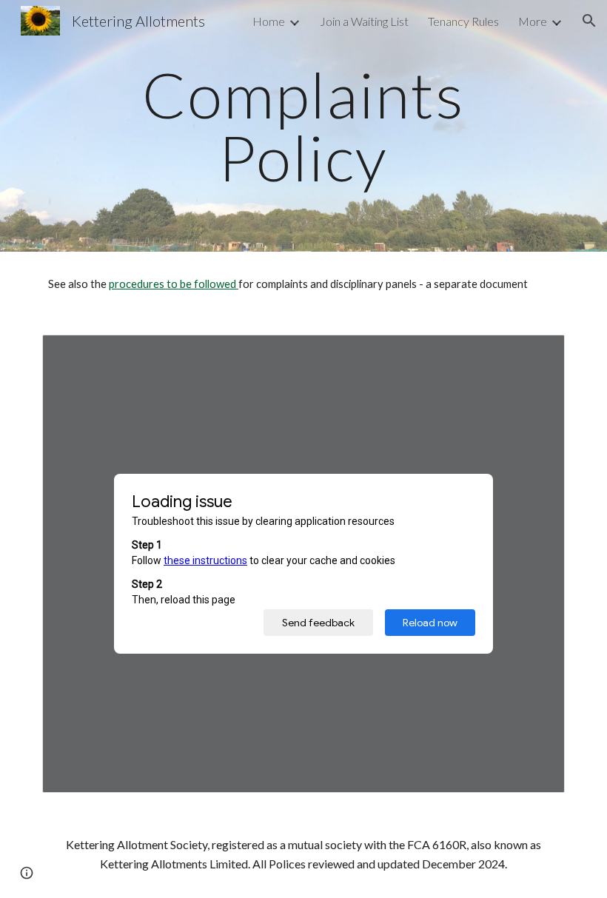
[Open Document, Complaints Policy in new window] (536, 354)
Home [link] (268, 21)
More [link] (532, 21)
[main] (304, 126)
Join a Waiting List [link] (364, 21)
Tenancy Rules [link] (463, 21)
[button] (589, 20)
